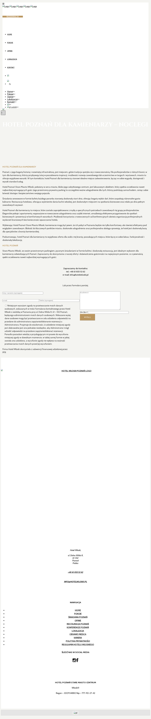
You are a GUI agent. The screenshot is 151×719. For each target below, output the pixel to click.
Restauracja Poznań (78, 624)
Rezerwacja (13, 16)
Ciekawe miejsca (77, 634)
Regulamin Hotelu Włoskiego (78, 644)
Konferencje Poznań (78, 627)
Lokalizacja (78, 630)
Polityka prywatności (78, 641)
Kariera (78, 637)
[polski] (9, 84)
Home (78, 610)
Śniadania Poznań (78, 617)
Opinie (78, 620)
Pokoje (78, 613)
